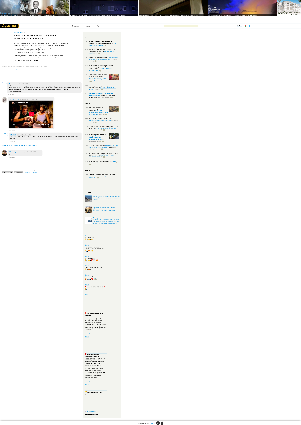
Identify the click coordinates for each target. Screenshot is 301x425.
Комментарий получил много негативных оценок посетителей (21, 145)
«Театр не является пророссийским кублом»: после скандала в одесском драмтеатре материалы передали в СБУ (105, 208)
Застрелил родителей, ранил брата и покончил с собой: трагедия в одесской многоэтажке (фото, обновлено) (168, 15)
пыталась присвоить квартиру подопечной (103, 176)
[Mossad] (4, 84)
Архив (88, 26)
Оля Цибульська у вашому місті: (99, 57)
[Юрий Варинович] (4, 155)
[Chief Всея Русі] (4, 102)
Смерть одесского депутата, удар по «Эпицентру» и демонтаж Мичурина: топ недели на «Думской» (28, 15)
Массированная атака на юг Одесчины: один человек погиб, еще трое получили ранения (232, 15)
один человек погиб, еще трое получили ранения (102, 162)
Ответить (11, 94)
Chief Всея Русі (14, 99)
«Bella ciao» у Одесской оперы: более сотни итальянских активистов (102, 50)
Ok (158, 423)
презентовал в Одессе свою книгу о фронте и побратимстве (98, 79)
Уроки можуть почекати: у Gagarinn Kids (101, 118)
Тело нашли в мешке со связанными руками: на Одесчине (96, 109)
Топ (98, 26)
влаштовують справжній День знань (100, 120)
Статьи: (88, 192)
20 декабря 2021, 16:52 (29, 152)
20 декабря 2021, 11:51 (24, 134)
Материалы (75, 26)
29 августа (88, 103)
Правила (27, 172)
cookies (153, 423)
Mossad (11, 84)
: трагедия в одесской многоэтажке (102, 96)
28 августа (88, 170)
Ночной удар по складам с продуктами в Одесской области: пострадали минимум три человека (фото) (97, 15)
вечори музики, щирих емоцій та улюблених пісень (103, 58)
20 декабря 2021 (18, 32)
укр (215, 26)
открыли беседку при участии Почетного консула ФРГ (103, 146)
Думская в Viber (91, 411)
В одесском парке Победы (97, 145)
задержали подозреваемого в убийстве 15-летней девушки (98, 112)
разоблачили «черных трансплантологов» (101, 156)
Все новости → (89, 182)
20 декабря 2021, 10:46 (21, 84)
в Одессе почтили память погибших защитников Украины (97, 137)
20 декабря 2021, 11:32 (27, 99)
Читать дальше (89, 333)
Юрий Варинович (15, 152)
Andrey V (13, 134)
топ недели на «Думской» (102, 44)
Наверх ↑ (18, 70)
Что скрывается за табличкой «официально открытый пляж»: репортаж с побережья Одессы (106, 198)
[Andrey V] (5, 135)
